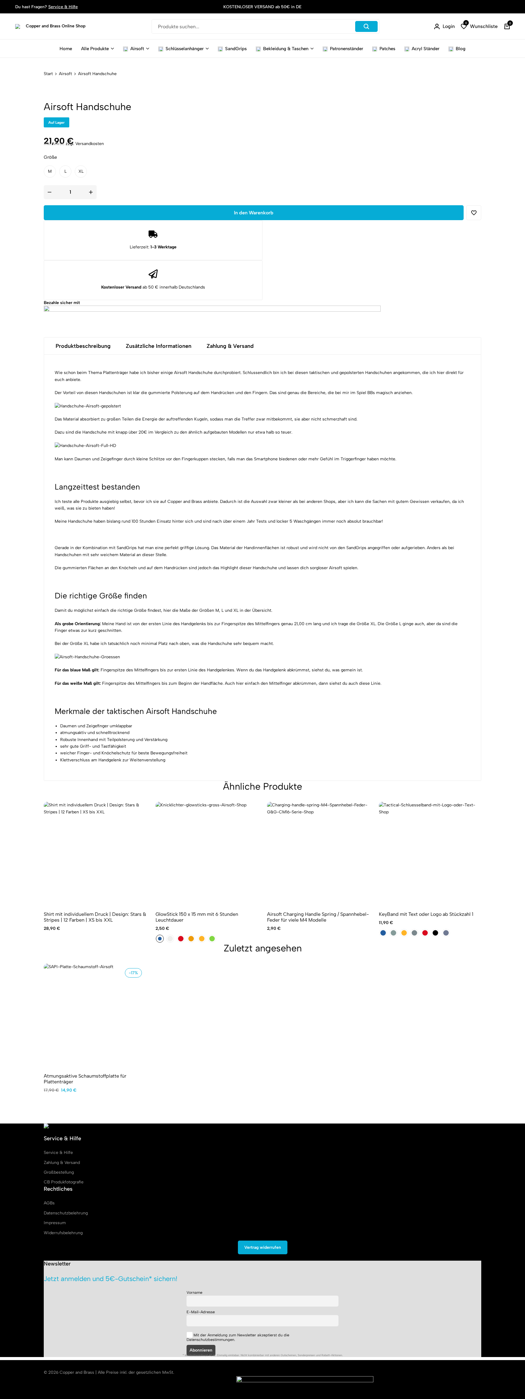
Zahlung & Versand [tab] (230, 346)
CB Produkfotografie (64, 1182)
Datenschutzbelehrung (66, 1213)
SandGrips (236, 48)
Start (48, 74)
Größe (50, 157)
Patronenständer (346, 48)
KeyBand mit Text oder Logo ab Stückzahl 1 (426, 914)
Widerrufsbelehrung (63, 1232)
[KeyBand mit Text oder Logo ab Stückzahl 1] (430, 853)
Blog (460, 48)
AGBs (49, 1203)
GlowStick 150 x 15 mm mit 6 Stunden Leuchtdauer (197, 917)
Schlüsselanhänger (185, 48)
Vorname (194, 1292)
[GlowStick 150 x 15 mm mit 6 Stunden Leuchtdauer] (207, 853)
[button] (479, 26)
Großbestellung (59, 1172)
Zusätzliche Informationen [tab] (158, 346)
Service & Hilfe (63, 6)
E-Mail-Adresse (201, 1312)
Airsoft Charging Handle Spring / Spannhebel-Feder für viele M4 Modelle (318, 917)
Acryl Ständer (425, 48)
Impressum (55, 1222)
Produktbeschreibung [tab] (83, 346)
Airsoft (137, 48)
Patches (387, 48)
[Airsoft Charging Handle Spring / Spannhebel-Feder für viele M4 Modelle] (318, 853)
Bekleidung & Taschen (285, 48)
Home (66, 48)
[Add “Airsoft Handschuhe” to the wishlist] (473, 212)
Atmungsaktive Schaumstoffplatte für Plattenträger (85, 1079)
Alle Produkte (95, 48)
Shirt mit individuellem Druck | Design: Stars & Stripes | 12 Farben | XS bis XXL (95, 917)
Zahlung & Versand (62, 1162)
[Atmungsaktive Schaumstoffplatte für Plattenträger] (95, 1015)
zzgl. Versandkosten (85, 143)
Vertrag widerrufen (262, 1247)
